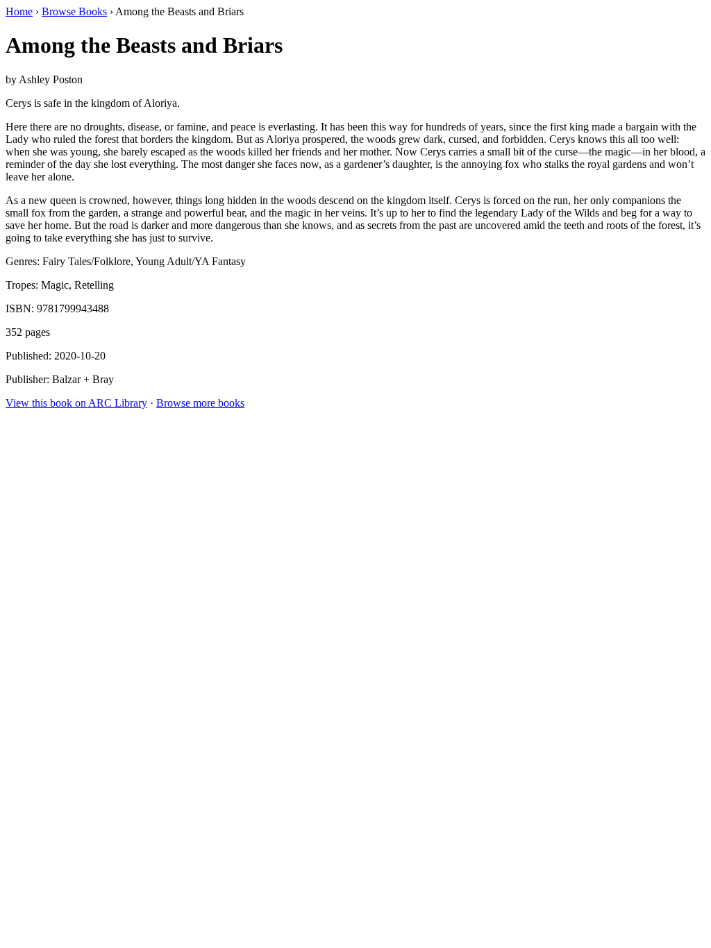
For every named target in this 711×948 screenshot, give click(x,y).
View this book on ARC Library (76, 403)
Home (19, 11)
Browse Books (74, 11)
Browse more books (200, 403)
